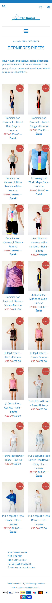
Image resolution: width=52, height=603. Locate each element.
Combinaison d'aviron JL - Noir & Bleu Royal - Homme (13, 124)
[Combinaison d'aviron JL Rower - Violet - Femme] (13, 277)
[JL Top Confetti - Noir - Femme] (13, 333)
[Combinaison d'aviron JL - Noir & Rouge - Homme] (39, 99)
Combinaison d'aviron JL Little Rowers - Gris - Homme (13, 184)
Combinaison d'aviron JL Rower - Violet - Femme (12, 301)
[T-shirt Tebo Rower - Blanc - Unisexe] (13, 437)
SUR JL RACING (15, 556)
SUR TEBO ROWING (17, 552)
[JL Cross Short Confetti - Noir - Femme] (13, 383)
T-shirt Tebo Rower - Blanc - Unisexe (13, 458)
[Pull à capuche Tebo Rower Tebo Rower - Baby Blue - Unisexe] (39, 437)
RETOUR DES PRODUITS (19, 564)
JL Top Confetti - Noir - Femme (13, 355)
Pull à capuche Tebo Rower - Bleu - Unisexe (13, 520)
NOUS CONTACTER (17, 560)
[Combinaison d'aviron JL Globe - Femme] (13, 219)
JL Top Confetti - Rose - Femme (39, 355)
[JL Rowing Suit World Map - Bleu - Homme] (39, 159)
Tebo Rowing (30, 583)
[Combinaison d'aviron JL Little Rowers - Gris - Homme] (13, 159)
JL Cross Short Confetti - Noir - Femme (13, 407)
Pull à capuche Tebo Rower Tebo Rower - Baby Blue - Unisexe (39, 462)
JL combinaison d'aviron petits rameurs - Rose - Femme (39, 244)
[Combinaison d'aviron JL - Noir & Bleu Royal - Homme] (13, 99)
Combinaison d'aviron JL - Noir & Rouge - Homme (39, 122)
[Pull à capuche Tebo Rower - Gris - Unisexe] (39, 497)
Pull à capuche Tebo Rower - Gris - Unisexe (39, 520)
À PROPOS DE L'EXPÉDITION (21, 567)
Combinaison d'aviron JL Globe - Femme (13, 242)
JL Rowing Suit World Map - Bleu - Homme (39, 182)
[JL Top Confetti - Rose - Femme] (39, 333)
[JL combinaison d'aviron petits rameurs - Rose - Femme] (39, 219)
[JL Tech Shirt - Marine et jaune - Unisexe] (39, 276)
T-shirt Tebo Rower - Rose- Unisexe (39, 403)
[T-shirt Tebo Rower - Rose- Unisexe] (39, 382)
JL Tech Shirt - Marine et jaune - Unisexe (39, 299)
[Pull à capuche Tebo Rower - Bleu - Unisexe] (13, 497)
